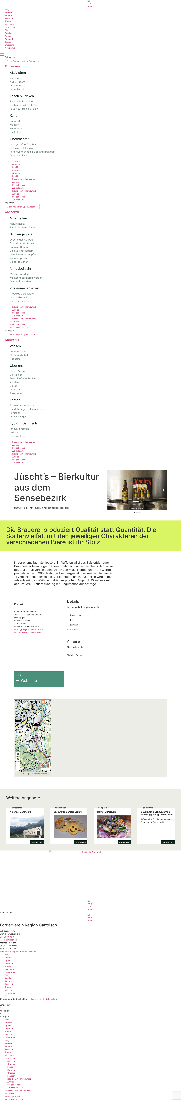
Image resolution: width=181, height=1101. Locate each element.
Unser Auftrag (18, 371)
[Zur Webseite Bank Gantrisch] (90, 918)
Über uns (17, 365)
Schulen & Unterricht (22, 405)
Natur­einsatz (17, 223)
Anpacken (12, 212)
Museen (14, 124)
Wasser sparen (18, 258)
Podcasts (15, 358)
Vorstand (15, 382)
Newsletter (10, 27)
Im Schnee (16, 85)
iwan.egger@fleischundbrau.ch (28, 629)
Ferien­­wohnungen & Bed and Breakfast (32, 151)
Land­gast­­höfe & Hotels (23, 144)
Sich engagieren (22, 234)
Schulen (15, 161)
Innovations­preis (19, 428)
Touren (8, 21)
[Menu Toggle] (2, 54)
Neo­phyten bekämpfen (23, 254)
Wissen (15, 346)
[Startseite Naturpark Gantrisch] (90, 4)
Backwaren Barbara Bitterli (68, 826)
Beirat (13, 385)
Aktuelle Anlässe (19, 188)
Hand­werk (16, 436)
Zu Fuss (14, 78)
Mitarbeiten (18, 218)
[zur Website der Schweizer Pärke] (90, 875)
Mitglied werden (19, 274)
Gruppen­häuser (19, 155)
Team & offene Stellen (23, 378)
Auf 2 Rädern (17, 81)
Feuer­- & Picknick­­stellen (24, 108)
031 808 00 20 (7, 937)
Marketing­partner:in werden (26, 277)
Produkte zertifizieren (22, 293)
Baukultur (15, 132)
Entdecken (12, 66)
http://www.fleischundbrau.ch (27, 632)
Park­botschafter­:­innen (23, 227)
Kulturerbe (16, 128)
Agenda (8, 15)
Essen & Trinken (22, 96)
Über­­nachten (19, 139)
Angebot (9, 18)
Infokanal (15, 389)
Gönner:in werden (20, 281)
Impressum (36, 999)
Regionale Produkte (21, 101)
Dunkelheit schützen (22, 243)
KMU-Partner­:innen (21, 301)
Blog (7, 9)
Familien (15, 167)
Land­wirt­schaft (18, 297)
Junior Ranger (18, 416)
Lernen (15, 400)
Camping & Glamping (22, 148)
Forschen (15, 412)
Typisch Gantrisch (23, 423)
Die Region (16, 374)
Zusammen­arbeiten (24, 288)
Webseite (29, 680)
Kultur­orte (15, 121)
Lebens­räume (18, 351)
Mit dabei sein (17, 185)
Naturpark (12, 340)
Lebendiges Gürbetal (22, 239)
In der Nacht (17, 89)
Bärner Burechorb (112, 826)
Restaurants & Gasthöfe (23, 105)
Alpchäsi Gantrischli (25, 826)
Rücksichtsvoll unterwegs (23, 179)
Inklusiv (14, 432)
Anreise (8, 12)
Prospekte (16, 393)
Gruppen (15, 164)
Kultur (14, 115)
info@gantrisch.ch (8, 940)
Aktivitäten (18, 73)
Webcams (9, 24)
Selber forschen (19, 261)
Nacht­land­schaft (19, 355)
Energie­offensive (20, 247)
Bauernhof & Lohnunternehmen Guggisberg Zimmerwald (156, 826)
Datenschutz (51, 999)
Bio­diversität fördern (21, 250)
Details (73, 601)
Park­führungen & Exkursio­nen (27, 409)
